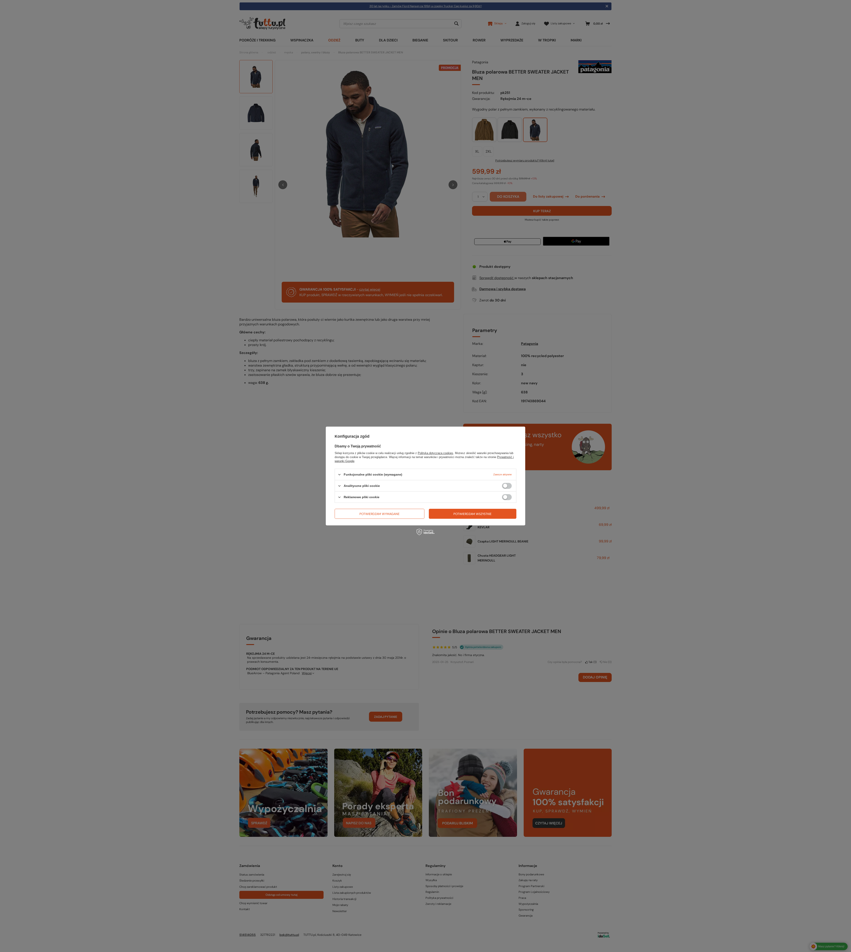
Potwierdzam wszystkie (472, 514)
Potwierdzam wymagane (379, 514)
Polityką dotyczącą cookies (435, 453)
